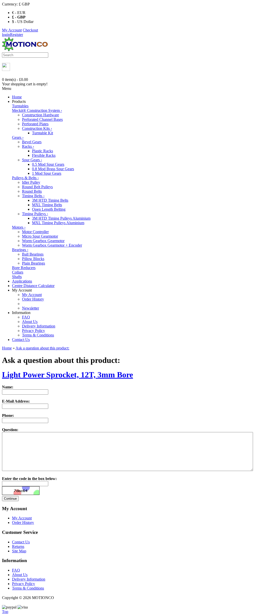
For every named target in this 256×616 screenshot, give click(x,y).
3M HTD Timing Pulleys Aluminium (61, 218)
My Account (12, 30)
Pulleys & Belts (25, 178)
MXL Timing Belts (47, 205)
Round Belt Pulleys (37, 187)
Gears (18, 137)
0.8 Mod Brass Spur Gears (53, 169)
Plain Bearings (33, 263)
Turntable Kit (42, 133)
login (6, 34)
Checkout (30, 30)
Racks (28, 146)
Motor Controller (35, 232)
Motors (19, 227)
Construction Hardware (40, 115)
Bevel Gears (32, 142)
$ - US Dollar (23, 21)
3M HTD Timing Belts (50, 200)
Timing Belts (33, 196)
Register (16, 34)
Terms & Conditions (38, 335)
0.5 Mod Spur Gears (48, 164)
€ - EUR (19, 12)
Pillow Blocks (33, 259)
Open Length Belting (49, 209)
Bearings (20, 250)
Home (17, 97)
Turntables (20, 106)
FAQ (26, 317)
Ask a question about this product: (42, 348)
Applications (22, 281)
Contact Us (21, 339)
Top (5, 612)
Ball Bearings (33, 254)
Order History (33, 299)
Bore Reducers (24, 268)
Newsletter (30, 308)
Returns (18, 546)
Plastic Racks (42, 151)
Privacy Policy (33, 330)
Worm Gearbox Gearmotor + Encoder (52, 245)
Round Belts (32, 191)
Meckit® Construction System (37, 110)
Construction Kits (37, 128)
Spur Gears (32, 160)
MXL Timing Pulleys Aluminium (58, 223)
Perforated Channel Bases (42, 119)
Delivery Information (38, 326)
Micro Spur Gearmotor (40, 236)
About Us (30, 321)
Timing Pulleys (35, 214)
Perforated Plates (35, 124)
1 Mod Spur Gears (46, 173)
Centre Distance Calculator (33, 286)
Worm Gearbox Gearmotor (43, 241)
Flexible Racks (44, 155)
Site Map (19, 551)
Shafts (17, 277)
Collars (17, 272)
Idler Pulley (31, 182)
